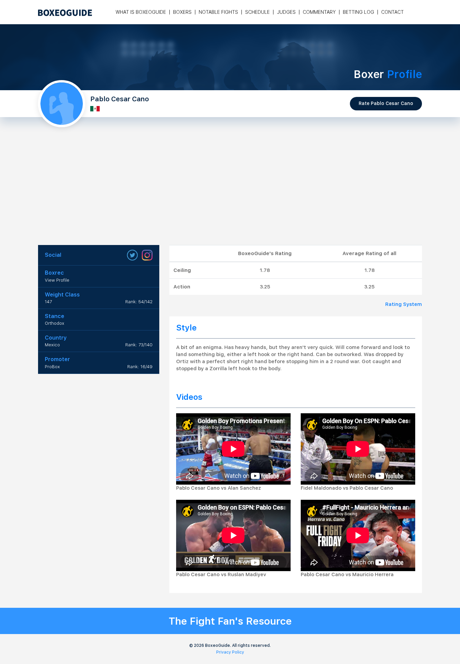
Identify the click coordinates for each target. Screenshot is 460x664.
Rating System (403, 304)
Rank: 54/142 (139, 302)
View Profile (57, 280)
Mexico (52, 344)
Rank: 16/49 (140, 366)
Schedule (257, 12)
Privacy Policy (230, 652)
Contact (392, 12)
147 (48, 301)
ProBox (52, 366)
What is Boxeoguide (141, 12)
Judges (286, 12)
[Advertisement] (230, 194)
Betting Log (358, 12)
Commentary (319, 12)
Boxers (182, 12)
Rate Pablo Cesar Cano (386, 103)
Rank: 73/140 (139, 345)
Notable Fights (218, 12)
